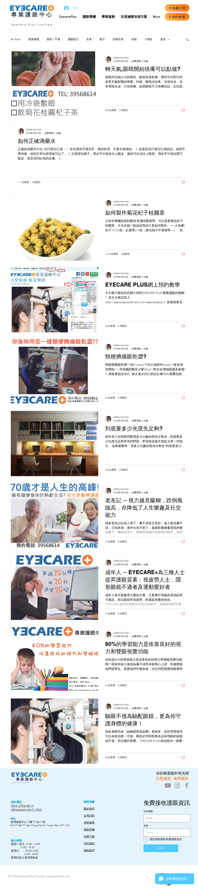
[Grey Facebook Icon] (186, 785)
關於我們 (89, 809)
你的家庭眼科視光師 (172, 773)
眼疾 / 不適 (53, 39)
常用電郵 (148, 811)
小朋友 (148, 39)
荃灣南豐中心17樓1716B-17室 (27, 822)
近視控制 (89, 816)
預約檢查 (89, 843)
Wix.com (65, 876)
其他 (134, 39)
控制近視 (118, 39)
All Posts (16, 39)
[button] (135, 17)
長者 (89, 39)
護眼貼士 (73, 39)
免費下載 (89, 836)
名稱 (145, 826)
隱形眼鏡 (33, 39)
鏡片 (102, 39)
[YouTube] (168, 785)
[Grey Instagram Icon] (177, 785)
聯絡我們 (89, 850)
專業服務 (89, 823)
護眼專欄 (89, 829)
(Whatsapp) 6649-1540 (26, 810)
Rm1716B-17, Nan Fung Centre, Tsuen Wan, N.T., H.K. (40, 825)
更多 (163, 39)
